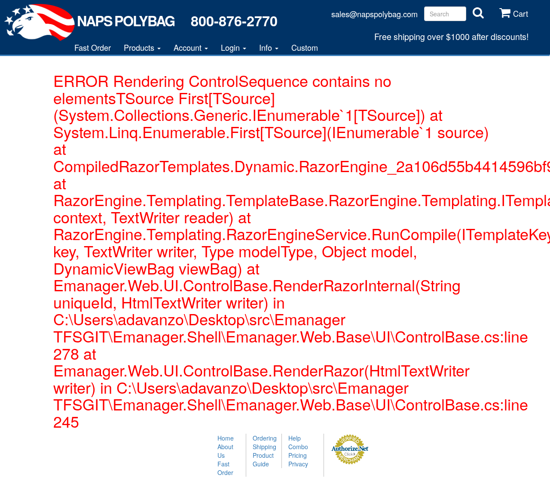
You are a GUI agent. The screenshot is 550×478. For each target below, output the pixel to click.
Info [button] (266, 47)
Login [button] (231, 47)
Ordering (264, 438)
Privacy (298, 463)
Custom (304, 47)
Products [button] (140, 47)
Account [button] (189, 47)
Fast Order (92, 47)
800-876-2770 (234, 20)
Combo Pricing (298, 450)
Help (294, 438)
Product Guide (263, 459)
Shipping (264, 446)
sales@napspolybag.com (374, 13)
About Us (225, 450)
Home (225, 438)
